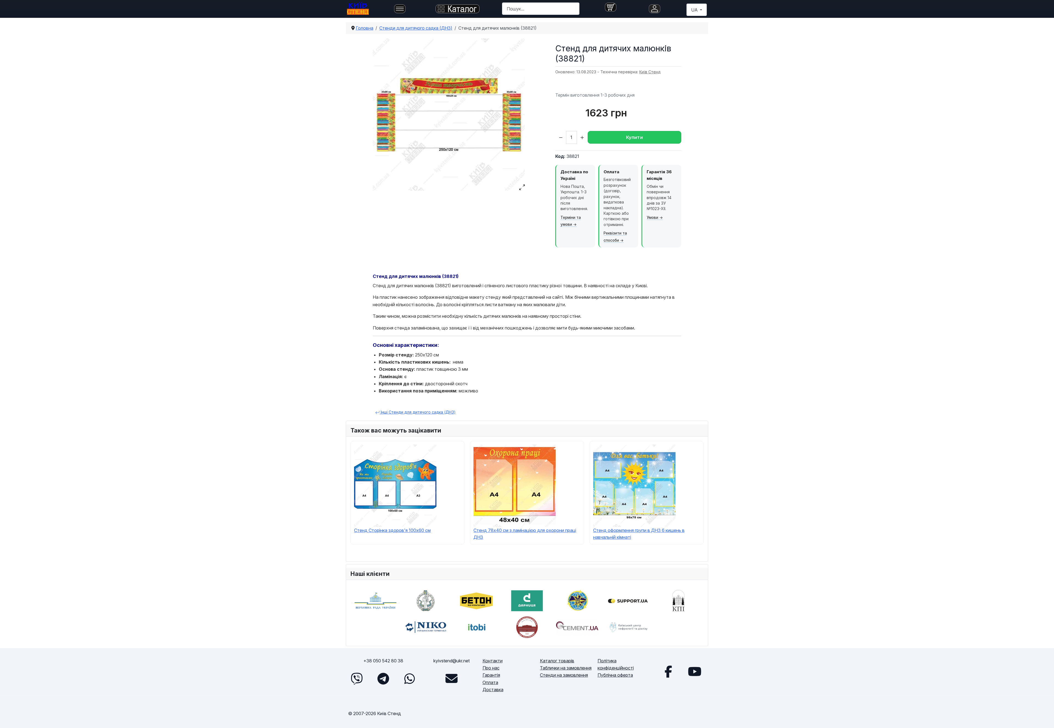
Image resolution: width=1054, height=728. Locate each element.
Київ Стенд (650, 71)
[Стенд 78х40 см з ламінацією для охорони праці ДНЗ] (514, 485)
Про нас (491, 668)
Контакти (493, 660)
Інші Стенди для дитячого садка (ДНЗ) (417, 412)
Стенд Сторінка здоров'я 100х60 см (392, 530)
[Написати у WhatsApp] (410, 679)
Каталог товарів (557, 660)
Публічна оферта (615, 675)
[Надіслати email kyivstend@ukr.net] (451, 679)
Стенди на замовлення (564, 675)
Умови (652, 217)
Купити (634, 137)
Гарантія (491, 675)
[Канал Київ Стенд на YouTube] (695, 671)
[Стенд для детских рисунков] (449, 114)
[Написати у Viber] (357, 679)
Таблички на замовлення (566, 668)
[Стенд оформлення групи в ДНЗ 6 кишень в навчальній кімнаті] (634, 485)
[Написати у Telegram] (383, 679)
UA (695, 10)
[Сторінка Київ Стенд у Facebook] (668, 671)
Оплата (490, 682)
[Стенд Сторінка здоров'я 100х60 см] (395, 485)
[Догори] (1044, 718)
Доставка (493, 689)
